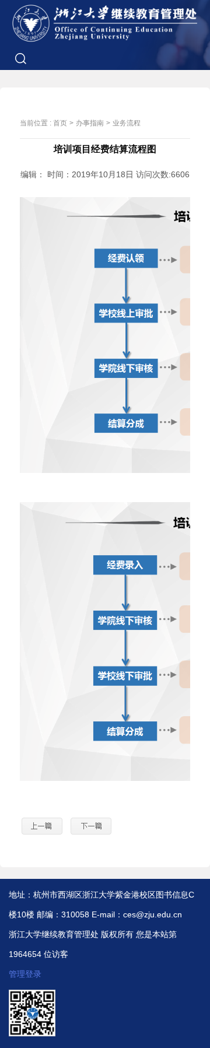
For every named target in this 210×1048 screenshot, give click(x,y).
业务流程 (127, 123)
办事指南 (90, 123)
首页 (60, 123)
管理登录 (25, 974)
